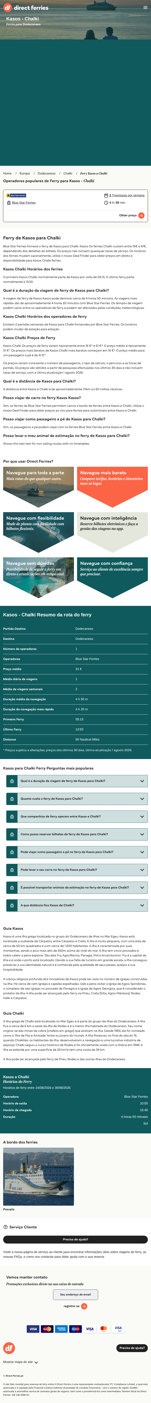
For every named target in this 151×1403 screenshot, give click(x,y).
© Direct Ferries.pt (13, 1376)
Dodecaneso (46, 173)
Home (7, 173)
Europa (25, 173)
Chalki (68, 173)
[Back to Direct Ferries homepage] (25, 7)
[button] (77, 781)
